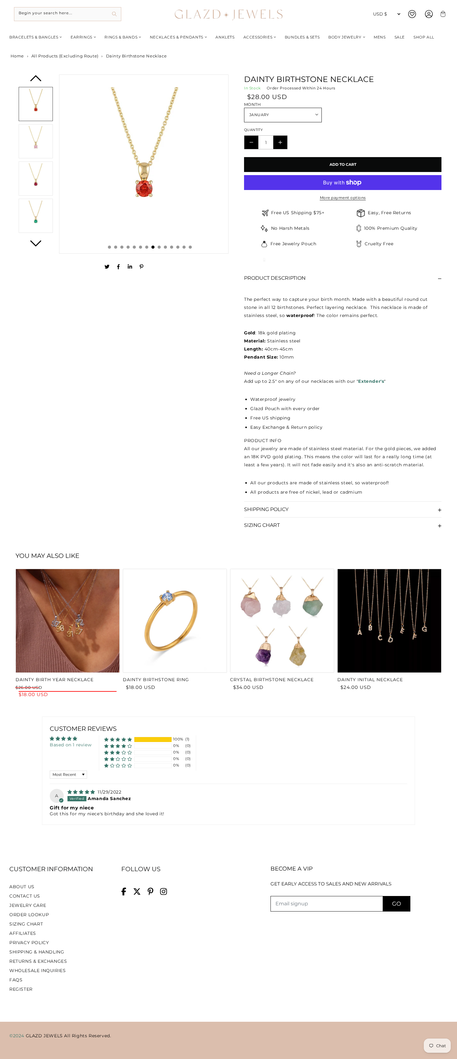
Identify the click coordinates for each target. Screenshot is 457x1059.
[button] (118, 739)
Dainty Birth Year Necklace (55, 679)
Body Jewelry (344, 37)
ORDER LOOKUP (29, 914)
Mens (379, 37)
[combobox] (67, 14)
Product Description (275, 278)
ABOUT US (22, 886)
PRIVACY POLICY (29, 942)
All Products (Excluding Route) (65, 55)
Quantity (253, 130)
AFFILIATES (22, 933)
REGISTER (21, 989)
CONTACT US (24, 896)
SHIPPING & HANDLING (36, 952)
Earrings (81, 37)
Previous (36, 80)
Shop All (423, 37)
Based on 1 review (70, 745)
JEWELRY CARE (27, 905)
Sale (400, 37)
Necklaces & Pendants (176, 37)
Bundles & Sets (302, 37)
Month (252, 104)
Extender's (371, 381)
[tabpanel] (143, 164)
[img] (82, 792)
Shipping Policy (266, 509)
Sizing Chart (262, 525)
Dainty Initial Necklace (370, 679)
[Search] (114, 14)
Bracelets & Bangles (33, 37)
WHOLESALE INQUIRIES (37, 970)
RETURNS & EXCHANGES (38, 961)
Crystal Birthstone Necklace (272, 679)
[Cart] (442, 14)
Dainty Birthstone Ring (156, 679)
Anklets (224, 37)
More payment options (343, 197)
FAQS (15, 980)
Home (16, 55)
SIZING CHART (26, 924)
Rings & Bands (120, 37)
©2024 (17, 1036)
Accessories (258, 37)
